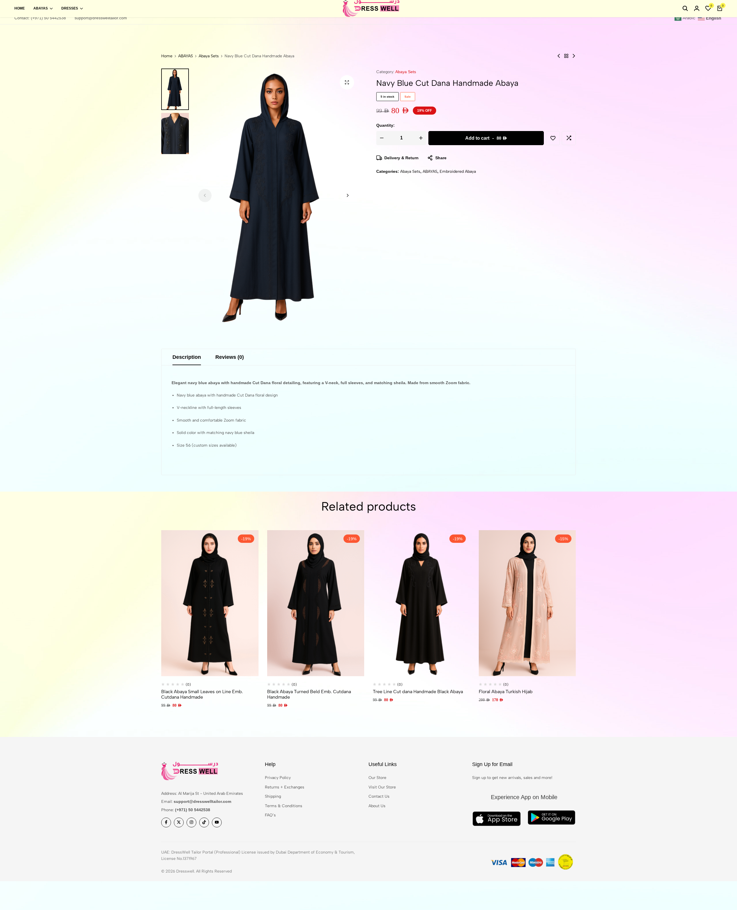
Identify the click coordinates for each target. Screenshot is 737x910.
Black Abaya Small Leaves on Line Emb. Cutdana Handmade (202, 694)
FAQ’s (270, 815)
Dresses (69, 8)
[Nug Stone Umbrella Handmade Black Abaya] (559, 56)
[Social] (166, 822)
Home (19, 8)
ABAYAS (40, 8)
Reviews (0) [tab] (229, 357)
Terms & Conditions (283, 805)
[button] (708, 8)
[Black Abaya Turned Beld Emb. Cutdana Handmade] (315, 603)
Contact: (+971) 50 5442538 (40, 18)
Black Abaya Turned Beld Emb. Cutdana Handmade (309, 694)
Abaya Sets (209, 56)
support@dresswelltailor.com (101, 18)
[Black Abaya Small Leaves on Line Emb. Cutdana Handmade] (210, 603)
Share (441, 158)
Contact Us (379, 796)
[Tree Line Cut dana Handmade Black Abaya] (421, 603)
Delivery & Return (401, 158)
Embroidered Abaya (458, 171)
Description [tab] (186, 357)
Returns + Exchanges (284, 787)
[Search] (685, 8)
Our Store (377, 777)
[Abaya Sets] (566, 56)
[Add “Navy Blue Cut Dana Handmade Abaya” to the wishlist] (553, 138)
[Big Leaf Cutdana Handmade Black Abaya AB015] (574, 56)
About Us (376, 805)
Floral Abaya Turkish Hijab (506, 691)
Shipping (273, 796)
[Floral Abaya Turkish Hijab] (527, 603)
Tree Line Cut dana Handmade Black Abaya (418, 691)
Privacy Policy (278, 777)
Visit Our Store (382, 787)
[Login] (696, 8)
